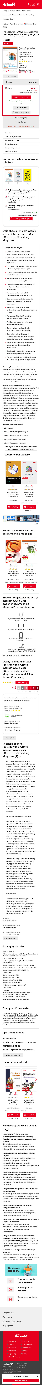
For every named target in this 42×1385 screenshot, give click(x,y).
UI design (23, 996)
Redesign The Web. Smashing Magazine (13, 573)
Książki (12, 11)
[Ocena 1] (20, 61)
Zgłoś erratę (7, 987)
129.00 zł (15, 507)
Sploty (25, 1354)
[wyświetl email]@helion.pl (14, 1371)
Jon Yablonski (12, 202)
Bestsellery (30, 15)
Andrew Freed (11, 1108)
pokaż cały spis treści (13, 1055)
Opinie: (22, 66)
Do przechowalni (21, 122)
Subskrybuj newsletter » (27, 1298)
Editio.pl (11, 1344)
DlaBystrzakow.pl (28, 1344)
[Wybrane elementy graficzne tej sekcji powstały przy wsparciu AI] (37, 523)
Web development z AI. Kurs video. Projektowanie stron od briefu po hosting (13, 496)
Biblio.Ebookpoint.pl (14, 1357)
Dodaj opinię (22, 682)
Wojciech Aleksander (14, 209)
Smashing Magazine (26, 54)
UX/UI (17, 994)
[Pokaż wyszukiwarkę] (29, 4)
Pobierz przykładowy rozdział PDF (14, 985)
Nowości (22, 15)
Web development (9, 992)
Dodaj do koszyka (21, 97)
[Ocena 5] (29, 61)
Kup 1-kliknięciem (21, 112)
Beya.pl (25, 1350)
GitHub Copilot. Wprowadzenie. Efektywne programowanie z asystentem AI (29, 1103)
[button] (36, 471)
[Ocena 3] (24, 61)
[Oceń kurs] (9, 682)
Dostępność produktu (12, 148)
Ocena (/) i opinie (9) (13, 136)
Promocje (15, 15)
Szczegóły (11, 144)
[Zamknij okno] (37, 1376)
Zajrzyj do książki (8, 71)
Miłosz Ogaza (13, 500)
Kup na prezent (22, 108)
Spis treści (11, 151)
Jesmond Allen (30, 48)
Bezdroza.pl (12, 1347)
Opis (9, 133)
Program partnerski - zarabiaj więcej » (27, 1280)
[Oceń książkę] (27, 61)
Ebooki (18, 11)
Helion (31, 57)
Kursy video (26, 11)
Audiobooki (7, 15)
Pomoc (28, 655)
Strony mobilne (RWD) (23, 992)
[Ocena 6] (31, 61)
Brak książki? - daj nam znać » (26, 1289)
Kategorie (6, 11)
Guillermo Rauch (29, 579)
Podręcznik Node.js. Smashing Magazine (29, 573)
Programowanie (8, 994)
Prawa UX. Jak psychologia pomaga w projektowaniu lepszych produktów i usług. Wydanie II (21, 199)
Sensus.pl (26, 1341)
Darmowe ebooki (8, 19)
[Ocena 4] (27, 61)
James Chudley (24, 50)
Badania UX (24, 994)
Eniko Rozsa (18, 1108)
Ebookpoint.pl (27, 1347)
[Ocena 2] (22, 61)
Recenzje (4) (12, 140)
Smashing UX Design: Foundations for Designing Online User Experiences (21, 955)
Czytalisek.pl (12, 1354)
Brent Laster (29, 1108)
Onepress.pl (12, 1341)
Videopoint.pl (12, 1350)
